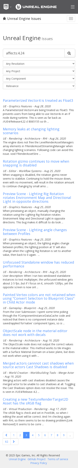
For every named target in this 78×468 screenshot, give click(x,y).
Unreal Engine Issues (24, 18)
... (70, 435)
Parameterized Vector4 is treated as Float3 (38, 100)
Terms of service (58, 459)
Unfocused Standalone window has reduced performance (38, 264)
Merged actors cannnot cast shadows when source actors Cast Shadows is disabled (38, 365)
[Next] (14, 441)
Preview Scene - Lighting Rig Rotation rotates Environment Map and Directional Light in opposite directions (37, 197)
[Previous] (7, 435)
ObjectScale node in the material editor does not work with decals (35, 332)
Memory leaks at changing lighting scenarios (31, 131)
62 (6, 441)
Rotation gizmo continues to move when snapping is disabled (36, 163)
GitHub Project (37, 459)
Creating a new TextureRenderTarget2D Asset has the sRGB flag (35, 401)
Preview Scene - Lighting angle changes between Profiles (35, 232)
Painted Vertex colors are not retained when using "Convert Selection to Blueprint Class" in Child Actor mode (39, 298)
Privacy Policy (38, 463)
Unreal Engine (17, 459)
